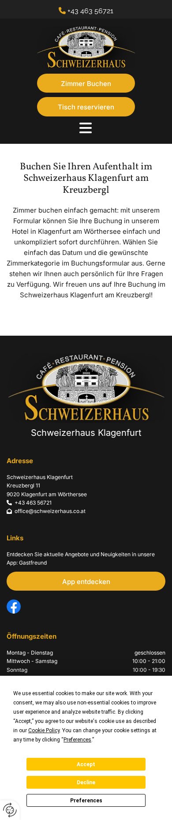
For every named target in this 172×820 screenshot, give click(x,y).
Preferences (86, 801)
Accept (86, 764)
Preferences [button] (77, 740)
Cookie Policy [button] (44, 730)
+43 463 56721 (90, 11)
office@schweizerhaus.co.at (50, 511)
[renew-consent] (10, 810)
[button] (86, 83)
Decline (86, 782)
